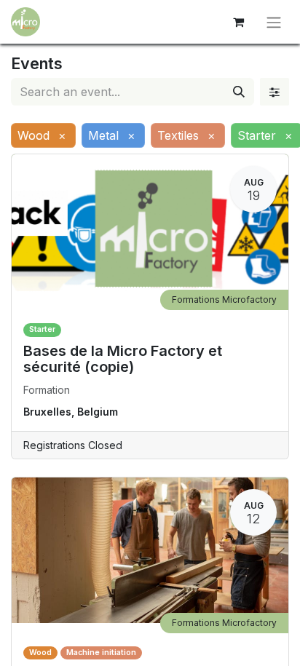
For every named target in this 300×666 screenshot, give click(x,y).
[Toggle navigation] (273, 22)
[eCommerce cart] (238, 21)
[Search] (239, 92)
